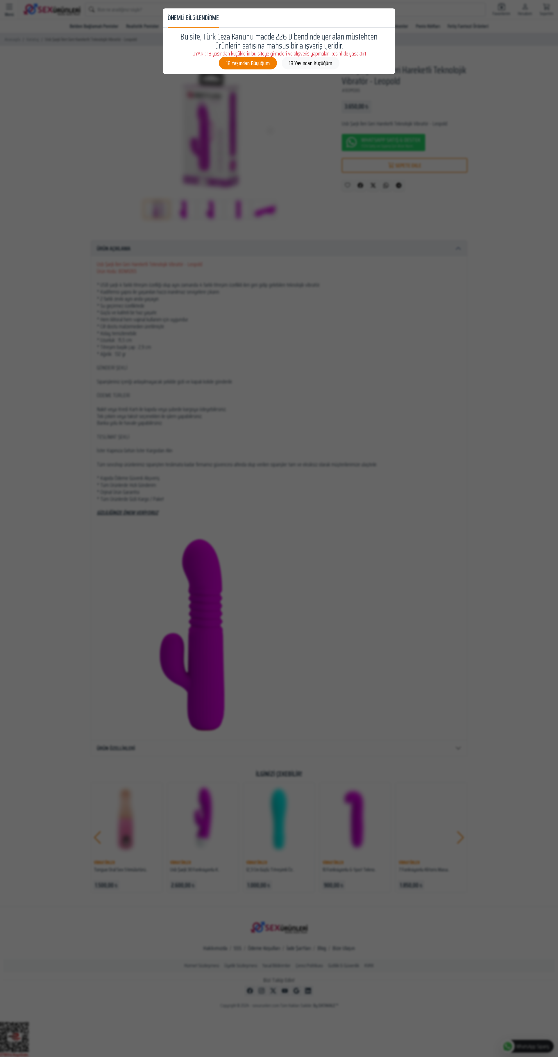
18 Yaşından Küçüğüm (310, 63)
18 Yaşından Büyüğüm (248, 63)
